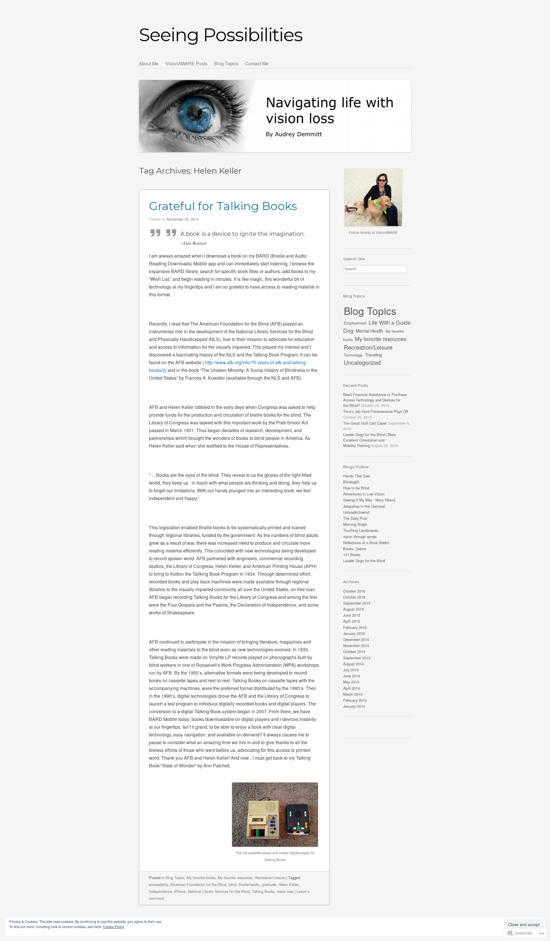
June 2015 (351, 615)
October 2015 (354, 597)
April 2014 (351, 688)
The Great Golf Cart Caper (365, 423)
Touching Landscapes (360, 530)
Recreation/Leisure (270, 877)
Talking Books (263, 891)
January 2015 (354, 633)
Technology (353, 355)
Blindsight (351, 482)
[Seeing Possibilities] (275, 105)
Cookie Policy (113, 926)
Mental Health (369, 331)
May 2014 (351, 682)
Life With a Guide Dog (377, 326)
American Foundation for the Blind (198, 884)
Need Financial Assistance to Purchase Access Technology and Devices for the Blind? (375, 400)
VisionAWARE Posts (186, 63)
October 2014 (354, 651)
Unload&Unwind (356, 512)
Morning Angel (355, 524)
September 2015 (356, 603)
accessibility (158, 884)
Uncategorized (362, 362)
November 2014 (356, 645)
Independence (160, 891)
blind (232, 884)
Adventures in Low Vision (363, 494)
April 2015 (351, 621)
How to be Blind (356, 488)
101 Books (351, 554)
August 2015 (353, 609)
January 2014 (354, 706)
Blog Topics (226, 63)
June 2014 (351, 676)
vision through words (359, 536)
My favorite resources (235, 877)
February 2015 (355, 627)
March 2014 (352, 694)
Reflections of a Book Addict (366, 542)
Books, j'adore (354, 548)
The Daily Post (355, 518)
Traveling (373, 355)
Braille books (249, 884)
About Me (148, 63)
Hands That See (356, 476)
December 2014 (356, 639)
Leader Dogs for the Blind (364, 560)
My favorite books (201, 877)
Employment (355, 323)
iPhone (180, 891)
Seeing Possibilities (220, 34)
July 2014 (351, 670)
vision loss (285, 891)
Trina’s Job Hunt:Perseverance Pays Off (375, 411)
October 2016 (354, 591)
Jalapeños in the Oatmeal (364, 506)
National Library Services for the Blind (219, 891)
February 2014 (355, 700)
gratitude (269, 884)
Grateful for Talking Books (223, 206)
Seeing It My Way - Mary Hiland (369, 500)
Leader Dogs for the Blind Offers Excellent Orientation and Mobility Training (369, 440)
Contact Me (256, 63)
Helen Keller (288, 884)
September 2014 (356, 657)
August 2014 (353, 663)
